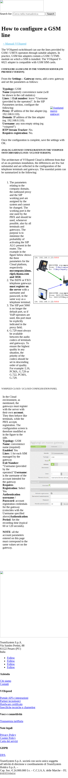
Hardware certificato (11, 704)
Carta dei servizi (9, 741)
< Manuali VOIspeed (14, 43)
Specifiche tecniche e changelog (17, 707)
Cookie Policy (8, 737)
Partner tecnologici (10, 701)
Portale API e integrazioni (14, 697)
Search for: (6, 13)
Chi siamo (5, 680)
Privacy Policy (8, 734)
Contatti (4, 684)
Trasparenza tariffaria (11, 721)
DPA (3, 754)
